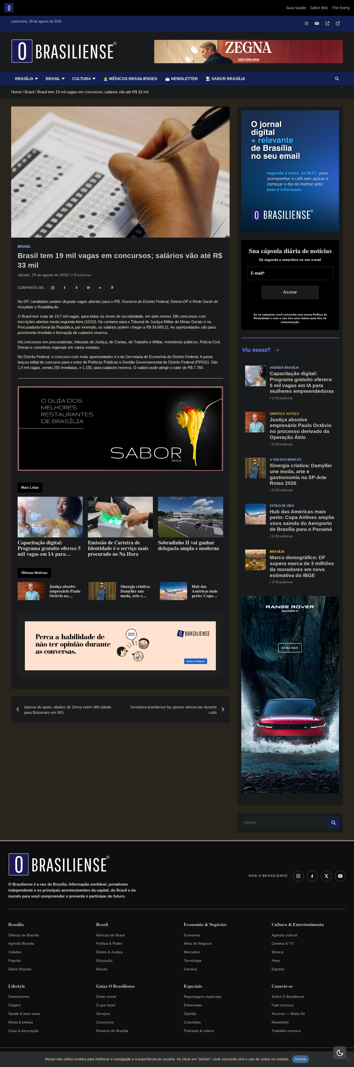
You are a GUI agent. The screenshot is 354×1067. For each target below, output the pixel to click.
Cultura (81, 78)
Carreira (190, 969)
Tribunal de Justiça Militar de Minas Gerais (167, 321)
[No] (347, 1059)
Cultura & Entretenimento (298, 924)
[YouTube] (340, 876)
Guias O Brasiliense (115, 986)
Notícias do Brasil (110, 935)
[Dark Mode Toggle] (339, 1052)
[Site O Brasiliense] (112, 288)
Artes (276, 960)
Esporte (278, 969)
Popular (14, 960)
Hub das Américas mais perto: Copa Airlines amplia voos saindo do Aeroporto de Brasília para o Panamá (302, 520)
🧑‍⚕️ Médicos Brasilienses (130, 78)
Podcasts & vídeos (199, 1031)
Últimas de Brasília (23, 935)
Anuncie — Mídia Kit (288, 1014)
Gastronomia (19, 996)
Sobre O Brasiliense (288, 996)
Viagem (14, 1005)
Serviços (103, 1014)
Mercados (192, 952)
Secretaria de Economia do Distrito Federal (161, 356)
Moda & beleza (20, 1022)
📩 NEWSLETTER (181, 78)
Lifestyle (16, 986)
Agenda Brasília (284, 367)
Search (334, 822)
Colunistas (192, 1022)
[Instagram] (298, 876)
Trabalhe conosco (286, 1031)
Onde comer (106, 996)
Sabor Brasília (19, 969)
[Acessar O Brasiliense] (120, 646)
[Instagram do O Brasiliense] (52, 288)
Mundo (102, 969)
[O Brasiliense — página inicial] (61, 864)
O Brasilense (80, 275)
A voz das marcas (285, 459)
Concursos (105, 1022)
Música (277, 952)
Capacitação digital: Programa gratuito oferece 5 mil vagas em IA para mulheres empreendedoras (302, 382)
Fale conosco (283, 1005)
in (100, 287)
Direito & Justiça (109, 952)
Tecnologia (192, 960)
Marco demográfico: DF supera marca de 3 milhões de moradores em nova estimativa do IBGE (302, 566)
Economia (192, 935)
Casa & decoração (23, 1031)
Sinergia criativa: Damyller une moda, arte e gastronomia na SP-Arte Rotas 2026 (301, 474)
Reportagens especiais (202, 996)
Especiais (193, 986)
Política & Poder (109, 943)
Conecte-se (282, 986)
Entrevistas (193, 1005)
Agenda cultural (284, 935)
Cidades (15, 952)
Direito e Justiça (284, 414)
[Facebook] (312, 876)
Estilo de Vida (282, 506)
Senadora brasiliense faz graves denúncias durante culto (173, 710)
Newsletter (280, 1022)
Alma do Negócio (198, 943)
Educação (104, 960)
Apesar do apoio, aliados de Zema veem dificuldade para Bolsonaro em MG (67, 710)
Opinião (190, 1014)
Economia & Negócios (205, 924)
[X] (326, 876)
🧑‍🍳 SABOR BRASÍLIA (225, 78)
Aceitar (301, 1059)
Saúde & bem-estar (24, 1014)
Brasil (53, 78)
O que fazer (106, 1005)
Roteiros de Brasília (112, 1031)
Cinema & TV (282, 943)
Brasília (24, 78)
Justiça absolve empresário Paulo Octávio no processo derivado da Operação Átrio (300, 428)
